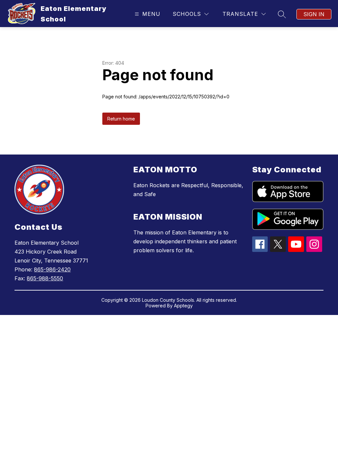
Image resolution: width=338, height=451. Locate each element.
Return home (121, 118)
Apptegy (183, 305)
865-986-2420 (52, 269)
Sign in (313, 14)
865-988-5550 (45, 278)
